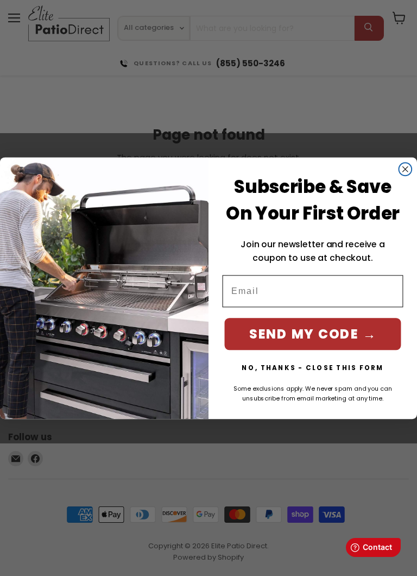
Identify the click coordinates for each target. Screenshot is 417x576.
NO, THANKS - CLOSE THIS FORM (313, 367)
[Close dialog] (405, 169)
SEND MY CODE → (312, 333)
